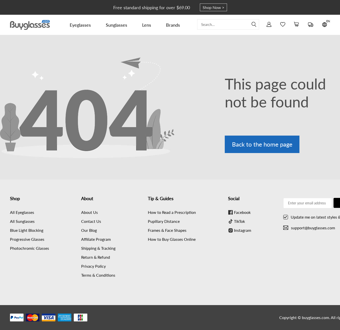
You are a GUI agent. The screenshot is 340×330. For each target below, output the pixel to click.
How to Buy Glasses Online (172, 239)
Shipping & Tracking (98, 248)
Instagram (242, 230)
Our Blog (89, 230)
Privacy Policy (93, 266)
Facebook (242, 212)
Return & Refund (95, 257)
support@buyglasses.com (313, 227)
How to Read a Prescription (172, 212)
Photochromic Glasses (29, 248)
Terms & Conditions (98, 275)
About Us (89, 212)
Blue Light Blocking (26, 230)
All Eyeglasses (22, 212)
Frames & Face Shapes (167, 230)
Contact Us (91, 221)
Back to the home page (262, 144)
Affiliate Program (96, 239)
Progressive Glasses (27, 239)
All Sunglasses (22, 221)
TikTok (239, 221)
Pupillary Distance (164, 221)
